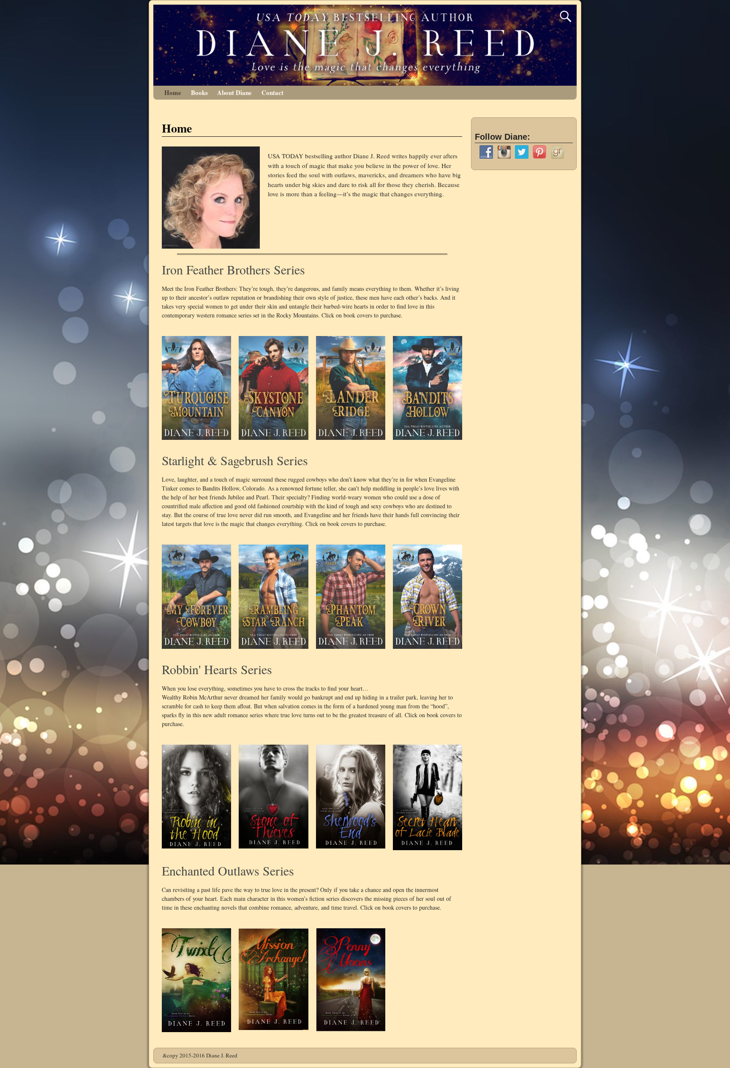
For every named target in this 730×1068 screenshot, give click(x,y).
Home (172, 92)
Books (199, 92)
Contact (272, 92)
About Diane (234, 92)
